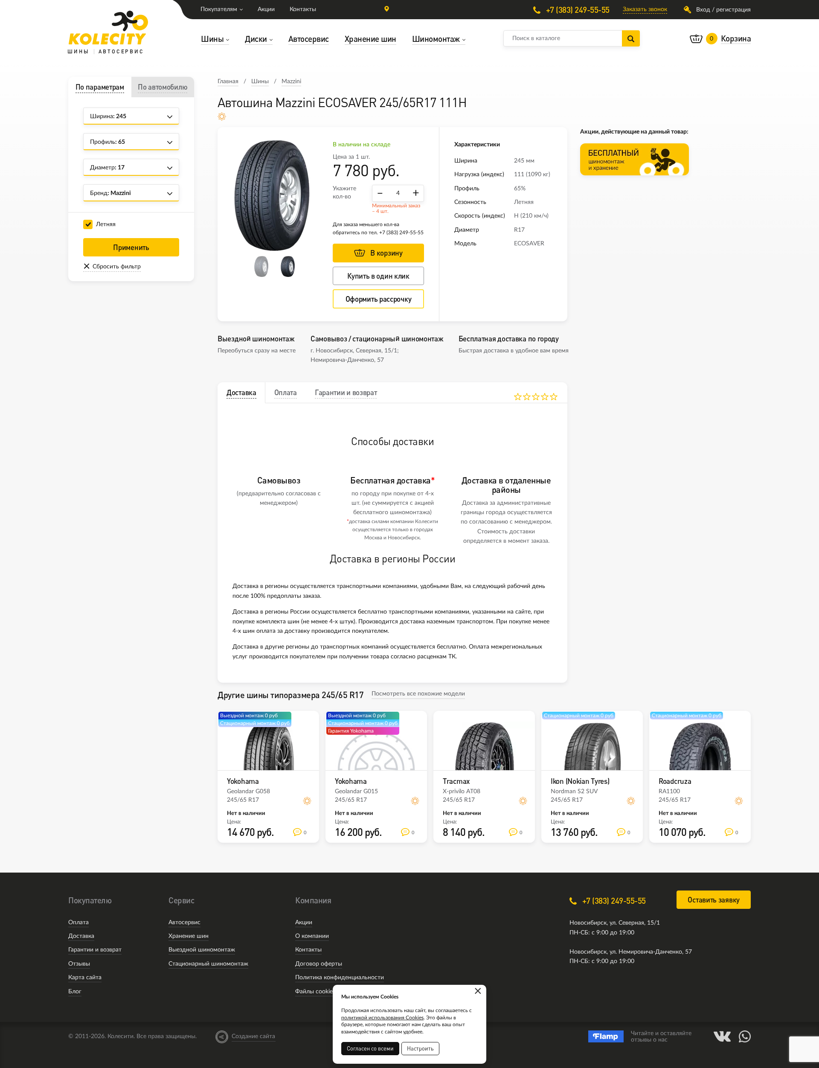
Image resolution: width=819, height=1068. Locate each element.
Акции (266, 9)
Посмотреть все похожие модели (418, 694)
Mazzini (291, 81)
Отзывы (79, 964)
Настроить (420, 1048)
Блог (74, 992)
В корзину (386, 252)
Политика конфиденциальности (339, 978)
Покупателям (218, 9)
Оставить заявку (714, 899)
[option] (275, 195)
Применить (131, 247)
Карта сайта (85, 978)
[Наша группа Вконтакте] (722, 1036)
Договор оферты (318, 964)
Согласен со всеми (370, 1048)
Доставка (81, 936)
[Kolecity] (108, 28)
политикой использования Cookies (382, 1017)
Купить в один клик (378, 275)
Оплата (78, 922)
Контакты (303, 9)
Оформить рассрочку (379, 298)
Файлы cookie (314, 992)
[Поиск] (631, 38)
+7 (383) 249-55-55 (577, 10)
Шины (260, 81)
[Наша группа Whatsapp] (745, 1036)
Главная (228, 81)
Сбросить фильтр (117, 267)
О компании (312, 936)
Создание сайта (253, 1036)
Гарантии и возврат (95, 950)
